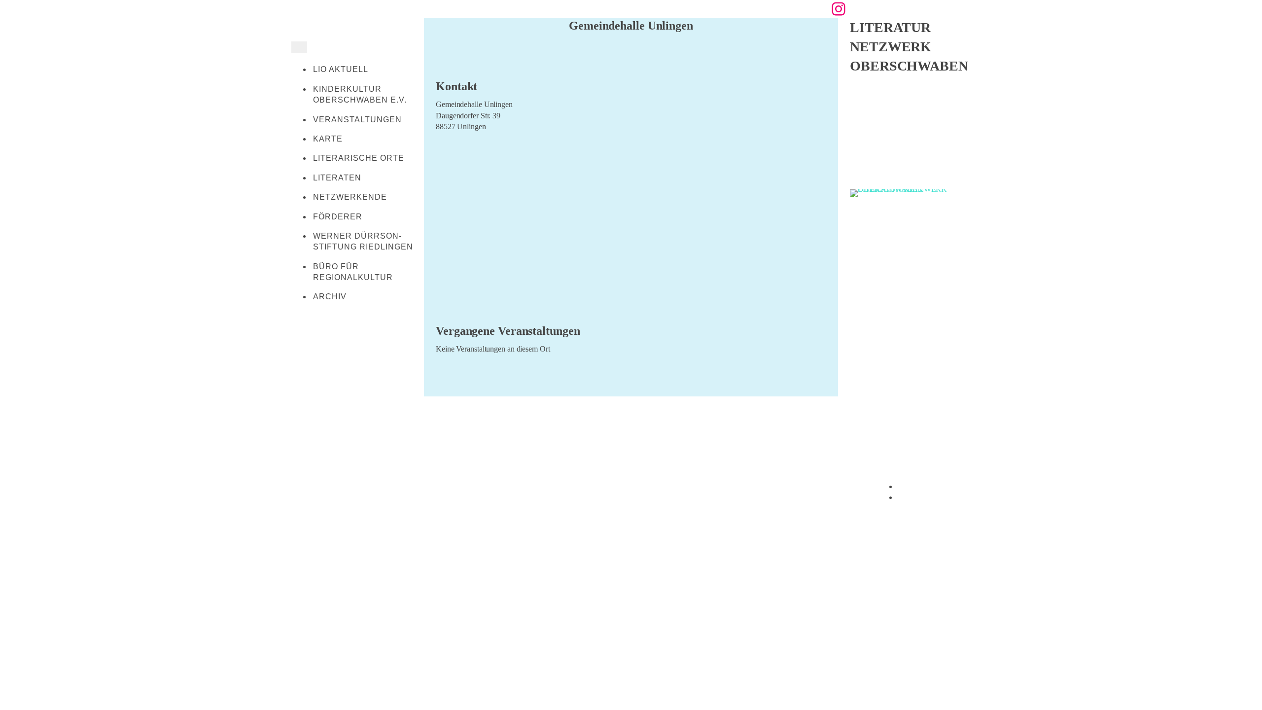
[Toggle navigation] (299, 47)
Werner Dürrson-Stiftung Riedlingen (363, 241)
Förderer (337, 217)
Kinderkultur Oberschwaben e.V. (360, 94)
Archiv (330, 296)
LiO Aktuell (340, 69)
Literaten (337, 178)
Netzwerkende (350, 197)
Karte (328, 139)
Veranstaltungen (357, 119)
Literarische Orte (358, 158)
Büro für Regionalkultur (353, 272)
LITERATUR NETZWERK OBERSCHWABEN (909, 46)
